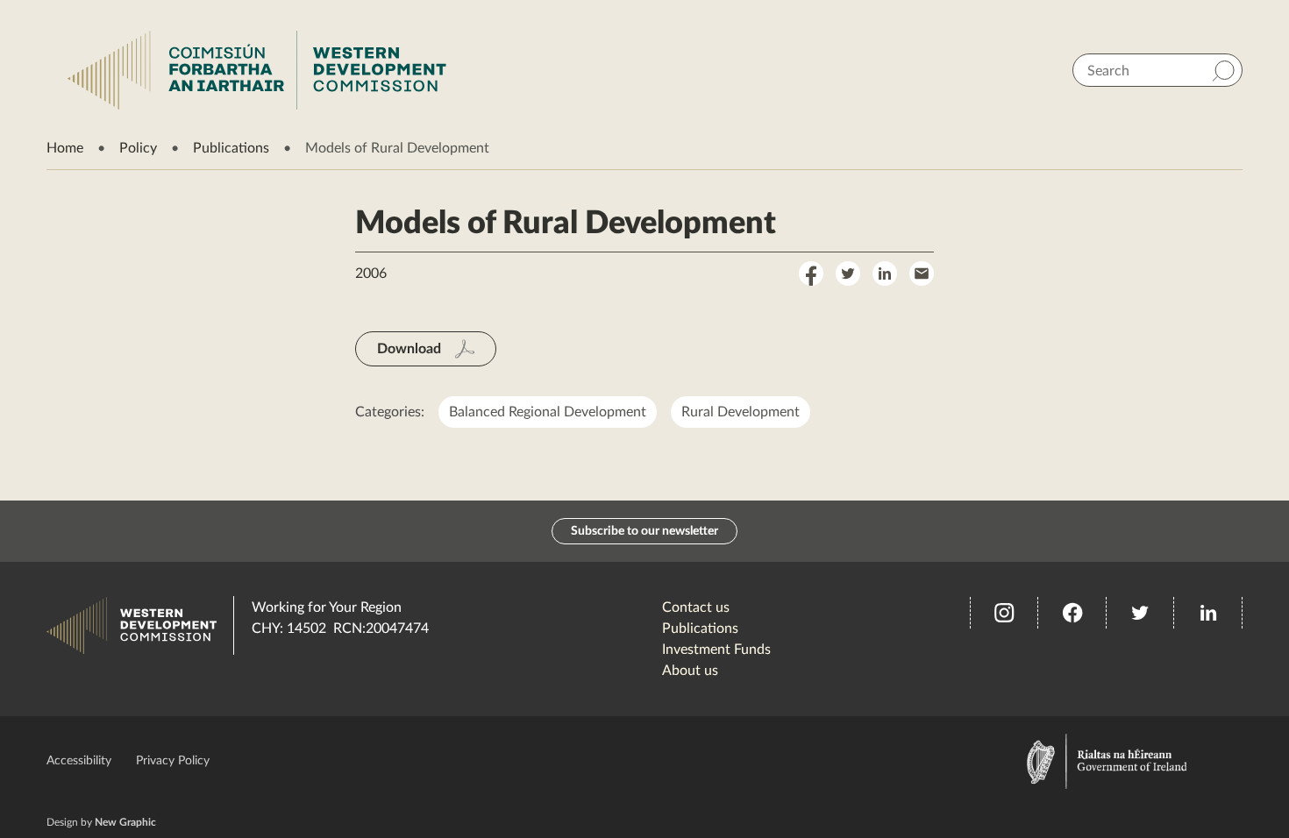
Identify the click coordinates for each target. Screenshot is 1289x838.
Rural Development (740, 412)
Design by (101, 822)
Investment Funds (716, 650)
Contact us (696, 607)
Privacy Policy (173, 761)
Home (64, 148)
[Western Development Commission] (257, 70)
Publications (231, 148)
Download (409, 349)
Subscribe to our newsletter (644, 531)
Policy (138, 148)
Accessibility (78, 761)
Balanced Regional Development (547, 412)
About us (690, 671)
